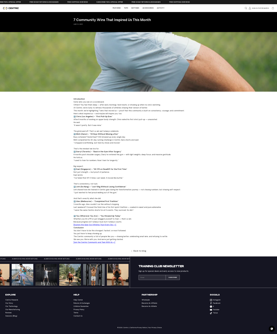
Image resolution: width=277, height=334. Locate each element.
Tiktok (215, 313)
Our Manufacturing (12, 309)
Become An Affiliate (149, 303)
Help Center (78, 300)
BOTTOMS (135, 8)
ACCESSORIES (148, 8)
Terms (76, 313)
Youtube (216, 310)
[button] (273, 8)
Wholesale (146, 300)
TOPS (126, 8)
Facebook (216, 303)
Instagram (217, 300)
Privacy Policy (79, 309)
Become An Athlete (149, 306)
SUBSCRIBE (172, 277)
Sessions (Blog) (11, 316)
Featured (117, 8)
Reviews (8, 313)
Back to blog (140, 251)
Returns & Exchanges (82, 303)
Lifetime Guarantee (81, 306)
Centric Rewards (11, 300)
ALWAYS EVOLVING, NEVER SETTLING (33, 259)
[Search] (246, 8)
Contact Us (78, 316)
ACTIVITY (160, 8)
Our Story (9, 303)
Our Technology (11, 306)
